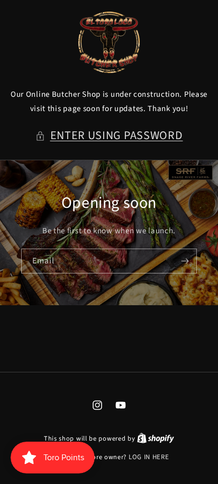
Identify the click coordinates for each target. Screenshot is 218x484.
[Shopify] (155, 438)
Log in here (149, 457)
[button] (109, 136)
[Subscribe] (184, 261)
